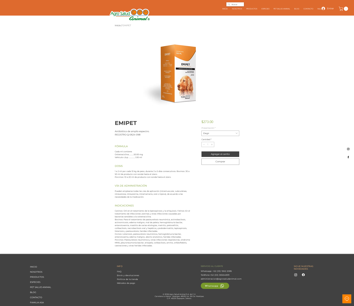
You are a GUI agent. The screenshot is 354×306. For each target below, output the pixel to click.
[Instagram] (348, 149)
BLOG (33, 292)
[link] (344, 9)
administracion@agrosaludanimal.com (221, 279)
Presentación (208, 128)
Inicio (118, 25)
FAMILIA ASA (37, 302)
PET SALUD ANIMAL (40, 287)
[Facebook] (348, 157)
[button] (265, 9)
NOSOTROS (36, 272)
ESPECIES (35, 282)
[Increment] (212, 144)
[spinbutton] (207, 144)
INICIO (33, 266)
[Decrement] (203, 144)
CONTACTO (36, 297)
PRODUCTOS (37, 277)
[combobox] (220, 133)
